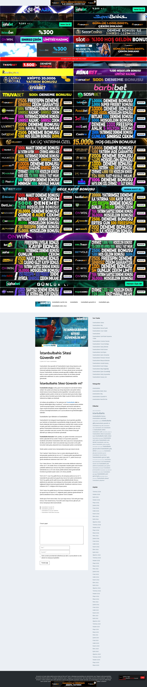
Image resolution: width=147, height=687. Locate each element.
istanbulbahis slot (99, 428)
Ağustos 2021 (96, 621)
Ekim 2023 (95, 549)
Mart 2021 (95, 635)
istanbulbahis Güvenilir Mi (48, 507)
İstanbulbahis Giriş (98, 325)
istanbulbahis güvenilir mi (88, 302)
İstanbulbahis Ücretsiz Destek (101, 341)
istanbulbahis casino (97, 421)
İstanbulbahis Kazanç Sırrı (100, 377)
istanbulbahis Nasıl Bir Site (100, 399)
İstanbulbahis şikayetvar (98, 480)
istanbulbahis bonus (99, 416)
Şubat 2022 (96, 604)
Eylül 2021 (95, 618)
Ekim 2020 (96, 649)
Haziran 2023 (96, 560)
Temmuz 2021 (97, 624)
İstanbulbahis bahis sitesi (103, 436)
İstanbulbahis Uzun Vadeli (100, 331)
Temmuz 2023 (97, 558)
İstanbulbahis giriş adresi (102, 450)
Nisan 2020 (96, 665)
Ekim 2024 (96, 516)
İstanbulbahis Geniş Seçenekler (101, 374)
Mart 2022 (95, 602)
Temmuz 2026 (97, 492)
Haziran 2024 (96, 527)
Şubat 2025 (96, 505)
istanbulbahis (74, 302)
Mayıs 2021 (96, 629)
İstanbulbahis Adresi (98, 323)
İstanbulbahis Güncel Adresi (99, 455)
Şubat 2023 (96, 571)
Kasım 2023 (96, 547)
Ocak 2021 (95, 640)
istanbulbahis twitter (100, 430)
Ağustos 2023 (96, 555)
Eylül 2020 (96, 651)
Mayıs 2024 (96, 530)
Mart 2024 (95, 536)
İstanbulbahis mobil (99, 462)
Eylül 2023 (95, 552)
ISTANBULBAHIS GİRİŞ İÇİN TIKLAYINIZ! (73, 59)
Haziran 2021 (96, 627)
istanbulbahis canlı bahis (99, 418)
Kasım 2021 (96, 613)
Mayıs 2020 (96, 662)
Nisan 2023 (96, 566)
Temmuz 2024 (97, 525)
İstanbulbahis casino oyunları (103, 444)
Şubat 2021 (96, 638)
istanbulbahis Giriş (98, 394)
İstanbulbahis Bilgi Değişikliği (101, 369)
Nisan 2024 (96, 533)
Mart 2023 (95, 569)
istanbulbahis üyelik (97, 432)
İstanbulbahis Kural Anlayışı (100, 366)
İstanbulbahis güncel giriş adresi (99, 459)
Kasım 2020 (96, 646)
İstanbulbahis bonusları (98, 438)
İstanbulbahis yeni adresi (98, 472)
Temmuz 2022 (97, 591)
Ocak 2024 (96, 541)
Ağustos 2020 (97, 654)
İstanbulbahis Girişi (100, 451)
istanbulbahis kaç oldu (98, 426)
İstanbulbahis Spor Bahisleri (106, 470)
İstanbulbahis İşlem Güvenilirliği (101, 371)
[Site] (36, 102)
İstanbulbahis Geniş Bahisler (100, 347)
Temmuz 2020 (97, 657)
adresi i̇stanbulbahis (97, 410)
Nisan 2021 (96, 632)
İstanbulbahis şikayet (103, 478)
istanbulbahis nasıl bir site (59, 302)
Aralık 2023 (96, 544)
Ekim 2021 (95, 616)
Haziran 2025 (96, 500)
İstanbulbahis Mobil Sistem (100, 349)
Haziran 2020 (96, 660)
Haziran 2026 (96, 494)
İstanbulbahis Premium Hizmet (101, 358)
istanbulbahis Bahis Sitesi (100, 391)
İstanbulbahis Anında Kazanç (101, 363)
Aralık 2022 (96, 577)
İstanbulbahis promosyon (98, 468)
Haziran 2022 (96, 593)
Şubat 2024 (96, 538)
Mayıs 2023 (96, 563)
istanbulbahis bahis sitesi (59, 306)
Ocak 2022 (96, 607)
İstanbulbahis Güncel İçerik (100, 328)
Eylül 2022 (95, 585)
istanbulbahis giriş (104, 302)
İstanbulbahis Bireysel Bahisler (101, 360)
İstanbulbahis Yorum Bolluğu (101, 344)
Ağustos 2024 (97, 522)
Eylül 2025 (96, 497)
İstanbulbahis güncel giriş (101, 457)
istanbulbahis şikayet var (107, 432)
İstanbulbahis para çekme (103, 466)
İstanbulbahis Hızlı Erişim (99, 352)
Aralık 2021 (96, 610)
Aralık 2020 (96, 643)
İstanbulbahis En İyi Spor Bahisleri (50, 511)
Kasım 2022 (96, 580)
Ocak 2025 (96, 508)
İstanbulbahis (70, 402)
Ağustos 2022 (97, 588)
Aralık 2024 (96, 511)
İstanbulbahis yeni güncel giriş (100, 475)
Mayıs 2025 (96, 503)
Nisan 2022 (96, 599)
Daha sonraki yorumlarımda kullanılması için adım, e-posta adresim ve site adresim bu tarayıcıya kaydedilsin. (61, 557)
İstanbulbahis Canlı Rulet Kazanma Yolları (102, 337)
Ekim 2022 (96, 582)
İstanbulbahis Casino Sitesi (98, 446)
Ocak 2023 (96, 574)
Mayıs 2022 (96, 596)
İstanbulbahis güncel (101, 453)
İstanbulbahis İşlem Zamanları (101, 355)
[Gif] (73, 142)
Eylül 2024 (95, 519)
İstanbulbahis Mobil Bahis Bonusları (50, 512)
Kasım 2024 (96, 514)
